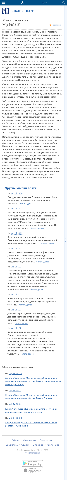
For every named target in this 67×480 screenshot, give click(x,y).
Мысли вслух (29, 440)
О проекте (38, 445)
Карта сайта (53, 445)
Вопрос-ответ (46, 440)
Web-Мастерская (32, 453)
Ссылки (25, 445)
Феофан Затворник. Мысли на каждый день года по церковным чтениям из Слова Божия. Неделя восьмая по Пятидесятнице (33, 381)
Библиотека (12, 445)
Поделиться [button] (56, 25)
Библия (15, 440)
